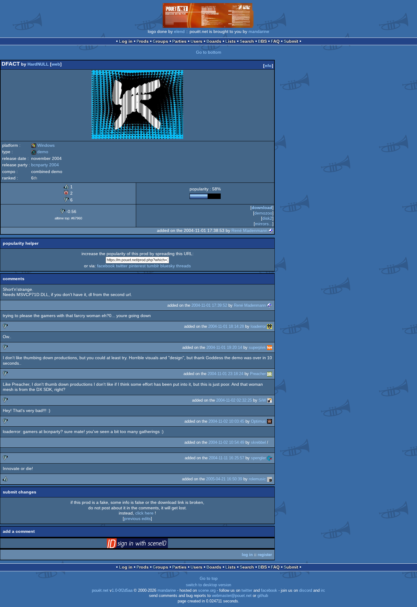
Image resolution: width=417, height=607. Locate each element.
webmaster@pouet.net (232, 596)
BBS (262, 41)
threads (183, 265)
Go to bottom (208, 52)
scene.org (207, 590)
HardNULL (38, 64)
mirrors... (263, 223)
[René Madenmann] (271, 230)
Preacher (258, 373)
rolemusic (257, 479)
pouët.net (100, 590)
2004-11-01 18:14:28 (226, 326)
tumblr (153, 265)
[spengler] (269, 458)
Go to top (209, 578)
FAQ (275, 41)
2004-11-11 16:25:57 (226, 458)
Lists (230, 41)
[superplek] (269, 347)
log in (247, 554)
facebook (106, 265)
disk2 (267, 218)
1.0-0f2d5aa (122, 590)
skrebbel (258, 442)
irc (323, 590)
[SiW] (269, 400)
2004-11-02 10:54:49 (226, 442)
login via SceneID (147, 544)
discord (305, 590)
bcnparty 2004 (45, 164)
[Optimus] (269, 421)
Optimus (258, 421)
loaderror (258, 326)
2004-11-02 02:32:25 (234, 400)
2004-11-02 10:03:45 (226, 421)
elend (179, 31)
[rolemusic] (269, 479)
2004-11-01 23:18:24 (225, 373)
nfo (268, 65)
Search (247, 41)
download (262, 207)
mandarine (258, 31)
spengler (258, 458)
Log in (125, 41)
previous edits (137, 518)
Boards (213, 41)
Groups (160, 41)
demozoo (263, 213)
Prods (142, 41)
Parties (179, 41)
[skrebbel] (269, 442)
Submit (291, 41)
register (265, 554)
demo (39, 151)
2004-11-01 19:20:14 (224, 347)
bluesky (167, 265)
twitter (122, 265)
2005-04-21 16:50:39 (224, 479)
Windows (43, 145)
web (56, 64)
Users (196, 41)
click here (144, 513)
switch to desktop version (208, 585)
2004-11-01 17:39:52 (209, 305)
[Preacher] (269, 373)
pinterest (137, 265)
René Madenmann (249, 230)
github (262, 596)
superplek (257, 347)
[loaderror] (269, 326)
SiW (262, 400)
